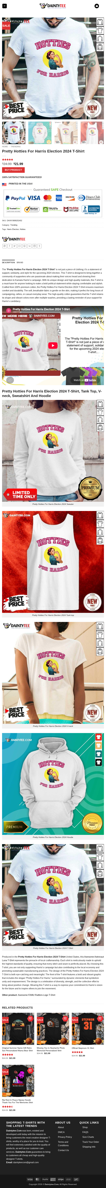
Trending (16, 147)
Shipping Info (88, 1147)
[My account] (102, 6)
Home (5, 147)
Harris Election (13, 229)
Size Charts (88, 1137)
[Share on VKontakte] (29, 246)
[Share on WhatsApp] (4, 246)
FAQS (85, 1132)
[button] (4, 6)
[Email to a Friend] (19, 246)
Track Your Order (90, 1142)
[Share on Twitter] (14, 246)
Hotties (23, 229)
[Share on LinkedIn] (34, 246)
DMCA (61, 1132)
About (61, 1127)
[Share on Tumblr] (39, 246)
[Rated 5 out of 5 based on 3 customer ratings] (53, 159)
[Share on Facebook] (9, 246)
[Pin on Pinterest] (24, 246)
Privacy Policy (65, 1137)
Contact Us (63, 1150)
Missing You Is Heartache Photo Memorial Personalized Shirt (51, 1049)
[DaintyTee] (13, 239)
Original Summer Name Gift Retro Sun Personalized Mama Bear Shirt (17, 1049)
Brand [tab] (20, 263)
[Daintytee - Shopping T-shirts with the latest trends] (53, 6)
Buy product (13, 170)
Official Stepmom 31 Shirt (83, 1048)
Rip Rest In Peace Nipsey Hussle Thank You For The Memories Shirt (17, 1101)
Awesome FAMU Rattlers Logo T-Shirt (36, 995)
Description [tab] (8, 263)
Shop (85, 1127)
